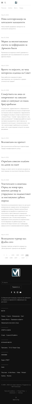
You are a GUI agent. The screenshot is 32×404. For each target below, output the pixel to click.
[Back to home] (16, 2)
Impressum (12, 393)
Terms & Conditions (9, 391)
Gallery (3, 376)
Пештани (4, 372)
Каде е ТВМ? (5, 360)
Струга (9, 316)
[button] (2, 2)
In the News (11, 372)
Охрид (3, 316)
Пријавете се (16, 287)
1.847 (15, 258)
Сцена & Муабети (11, 335)
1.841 (12, 255)
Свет (22, 316)
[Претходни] (4, 255)
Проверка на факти (17, 319)
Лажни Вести (5, 319)
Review (9, 376)
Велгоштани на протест (13, 142)
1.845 (6, 258)
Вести (3, 311)
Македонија (16, 316)
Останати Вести (6, 342)
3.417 (23, 258)
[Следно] (26, 257)
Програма (4, 348)
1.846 (11, 258)
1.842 (17, 255)
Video (18, 372)
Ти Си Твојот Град (14, 348)
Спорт (3, 335)
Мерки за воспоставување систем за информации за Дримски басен (14, 45)
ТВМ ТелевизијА (15, 386)
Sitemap (20, 393)
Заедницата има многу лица (10, 323)
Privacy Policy (21, 391)
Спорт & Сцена (6, 330)
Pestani (24, 372)
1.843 (22, 255)
